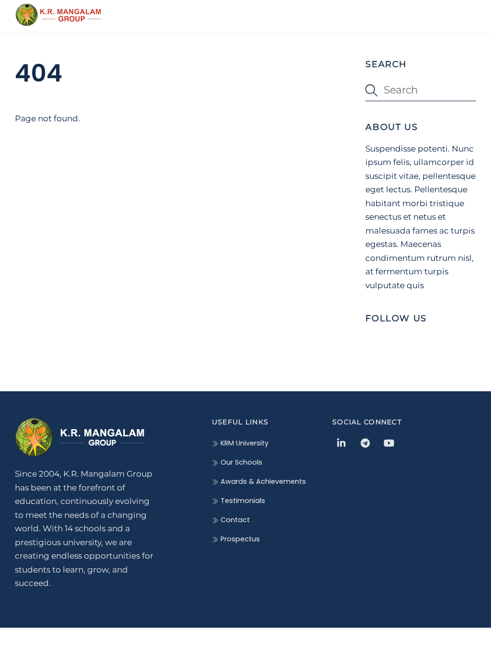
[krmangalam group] (58, 22)
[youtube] (388, 442)
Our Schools (240, 462)
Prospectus (239, 539)
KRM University (244, 443)
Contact (234, 520)
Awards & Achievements (262, 481)
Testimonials (242, 500)
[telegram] (365, 442)
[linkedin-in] (341, 442)
